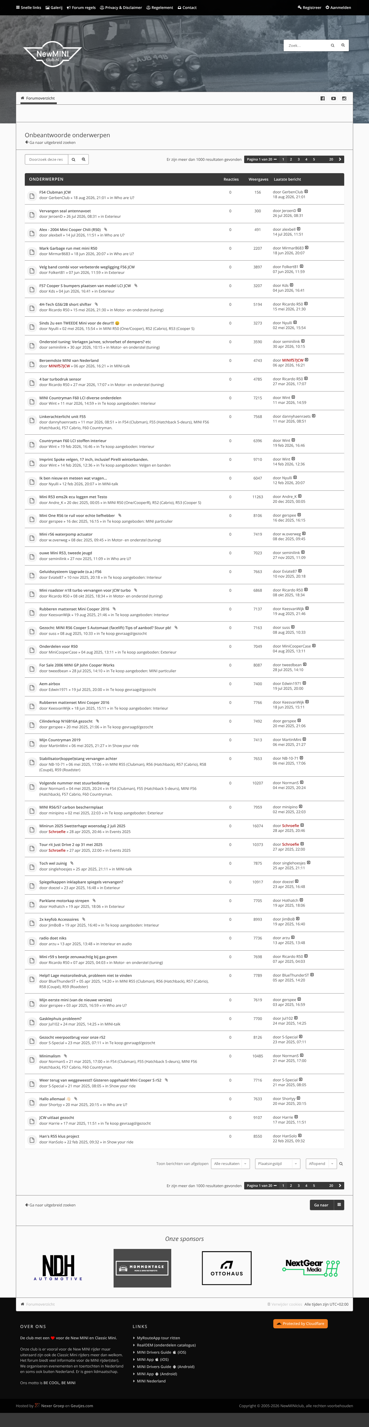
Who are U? (124, 197)
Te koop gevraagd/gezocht (124, 633)
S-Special (56, 1042)
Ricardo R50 (59, 309)
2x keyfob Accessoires (59, 919)
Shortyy (55, 1104)
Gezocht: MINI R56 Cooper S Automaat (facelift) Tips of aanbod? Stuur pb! (105, 628)
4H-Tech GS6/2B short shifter (65, 304)
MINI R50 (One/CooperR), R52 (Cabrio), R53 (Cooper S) (154, 502)
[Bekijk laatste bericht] (306, 191)
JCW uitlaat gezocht (56, 1117)
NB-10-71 (57, 764)
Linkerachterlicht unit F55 (62, 416)
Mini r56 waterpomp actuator (66, 534)
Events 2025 (120, 831)
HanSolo (56, 1142)
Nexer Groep (52, 1405)
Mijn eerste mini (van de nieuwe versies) (75, 1000)
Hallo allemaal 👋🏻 (55, 1099)
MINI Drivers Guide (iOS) (161, 1352)
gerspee (56, 521)
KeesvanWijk (60, 614)
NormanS (57, 788)
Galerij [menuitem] (56, 7)
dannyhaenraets (63, 422)
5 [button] (314, 159)
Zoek (332, 45)
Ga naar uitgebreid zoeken (52, 142)
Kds (52, 291)
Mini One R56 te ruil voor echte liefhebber (77, 515)
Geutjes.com (82, 1405)
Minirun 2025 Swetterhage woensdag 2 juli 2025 (82, 826)
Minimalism (50, 1056)
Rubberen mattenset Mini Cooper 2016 (74, 609)
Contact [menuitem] (189, 7)
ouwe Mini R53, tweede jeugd (65, 553)
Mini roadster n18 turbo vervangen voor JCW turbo (85, 590)
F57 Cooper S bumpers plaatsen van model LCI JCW (85, 286)
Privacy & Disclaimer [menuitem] (123, 7)
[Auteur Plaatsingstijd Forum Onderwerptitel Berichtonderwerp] (277, 1164)
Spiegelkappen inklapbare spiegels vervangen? (81, 882)
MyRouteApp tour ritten (158, 1337)
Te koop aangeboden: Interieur (129, 403)
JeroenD (56, 216)
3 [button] (299, 159)
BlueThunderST (62, 981)
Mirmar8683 (59, 253)
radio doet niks (53, 938)
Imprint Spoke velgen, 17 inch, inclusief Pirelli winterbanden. (93, 459)
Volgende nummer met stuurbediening (74, 783)
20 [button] (331, 159)
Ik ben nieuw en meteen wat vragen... (73, 478)
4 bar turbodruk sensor (60, 379)
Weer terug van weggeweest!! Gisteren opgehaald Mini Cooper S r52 (100, 1080)
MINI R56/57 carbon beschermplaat (71, 807)
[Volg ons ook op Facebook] (322, 98)
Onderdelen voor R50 (58, 646)
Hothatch (57, 906)
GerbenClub (59, 197)
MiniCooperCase (63, 652)
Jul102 (54, 1024)
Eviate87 (56, 577)
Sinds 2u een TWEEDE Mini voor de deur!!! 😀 (79, 323)
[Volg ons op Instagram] (344, 98)
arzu (53, 943)
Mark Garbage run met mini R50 (68, 248)
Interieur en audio (116, 943)
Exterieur (113, 216)
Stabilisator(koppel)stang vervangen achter (78, 759)
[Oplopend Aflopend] (320, 1164)
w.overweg (58, 539)
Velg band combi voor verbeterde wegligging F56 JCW (87, 267)
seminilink (57, 347)
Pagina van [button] (259, 159)
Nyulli (54, 328)
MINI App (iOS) (153, 1359)
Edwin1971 (58, 689)
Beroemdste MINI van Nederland (69, 360)
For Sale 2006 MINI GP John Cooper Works (76, 665)
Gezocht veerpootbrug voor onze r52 (72, 1037)
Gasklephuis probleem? (60, 1019)
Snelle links (31, 7)
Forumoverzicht (40, 1304)
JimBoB (55, 925)
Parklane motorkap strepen (64, 901)
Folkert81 (57, 272)
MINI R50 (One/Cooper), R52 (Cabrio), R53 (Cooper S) (149, 328)
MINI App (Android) (157, 1373)
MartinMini (58, 745)
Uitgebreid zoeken (343, 45)
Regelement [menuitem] (161, 7)
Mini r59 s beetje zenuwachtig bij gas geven (78, 957)
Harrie (54, 1123)
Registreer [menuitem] (312, 7)
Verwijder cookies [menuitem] (287, 1304)
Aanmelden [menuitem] (340, 7)
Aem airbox (49, 684)
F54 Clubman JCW (55, 192)
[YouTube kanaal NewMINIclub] (333, 98)
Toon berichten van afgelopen (183, 1163)
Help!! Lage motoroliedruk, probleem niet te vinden (85, 975)
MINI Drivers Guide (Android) (166, 1366)
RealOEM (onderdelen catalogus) (166, 1345)
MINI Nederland (151, 1381)
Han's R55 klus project (59, 1136)
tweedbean (58, 670)
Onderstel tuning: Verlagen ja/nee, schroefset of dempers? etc (95, 342)
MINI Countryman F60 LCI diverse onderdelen (80, 398)
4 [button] (306, 159)
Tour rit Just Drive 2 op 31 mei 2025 (71, 845)
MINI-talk (122, 365)
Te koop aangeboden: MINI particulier (140, 521)
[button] (340, 159)
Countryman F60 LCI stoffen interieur (73, 441)
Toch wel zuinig (53, 863)
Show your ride (125, 745)
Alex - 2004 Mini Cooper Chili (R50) (70, 230)
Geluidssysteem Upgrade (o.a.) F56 (70, 572)
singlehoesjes (60, 869)
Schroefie (57, 831)
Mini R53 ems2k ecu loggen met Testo (73, 497)
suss (53, 633)
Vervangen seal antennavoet (65, 211)
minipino (56, 812)
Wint (53, 403)
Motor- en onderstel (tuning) (138, 309)
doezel (54, 887)
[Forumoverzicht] (52, 55)
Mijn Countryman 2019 (60, 740)
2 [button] (291, 159)
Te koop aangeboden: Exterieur (149, 652)
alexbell (55, 235)
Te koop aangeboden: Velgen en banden (136, 465)
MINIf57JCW (59, 365)
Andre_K (56, 502)
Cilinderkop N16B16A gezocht (66, 721)
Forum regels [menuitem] (83, 7)
